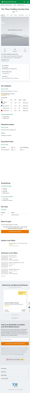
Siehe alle (3, 276)
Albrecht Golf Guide (9, 2)
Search (24, 2)
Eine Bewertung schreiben (15, 231)
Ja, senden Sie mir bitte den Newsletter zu (15, 343)
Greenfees (4, 76)
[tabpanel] (15, 302)
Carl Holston (14, 91)
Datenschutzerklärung (19, 354)
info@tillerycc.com (5, 59)
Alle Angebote (15, 318)
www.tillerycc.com (5, 61)
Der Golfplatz (5, 65)
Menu (28, 2)
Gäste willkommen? (7, 72)
